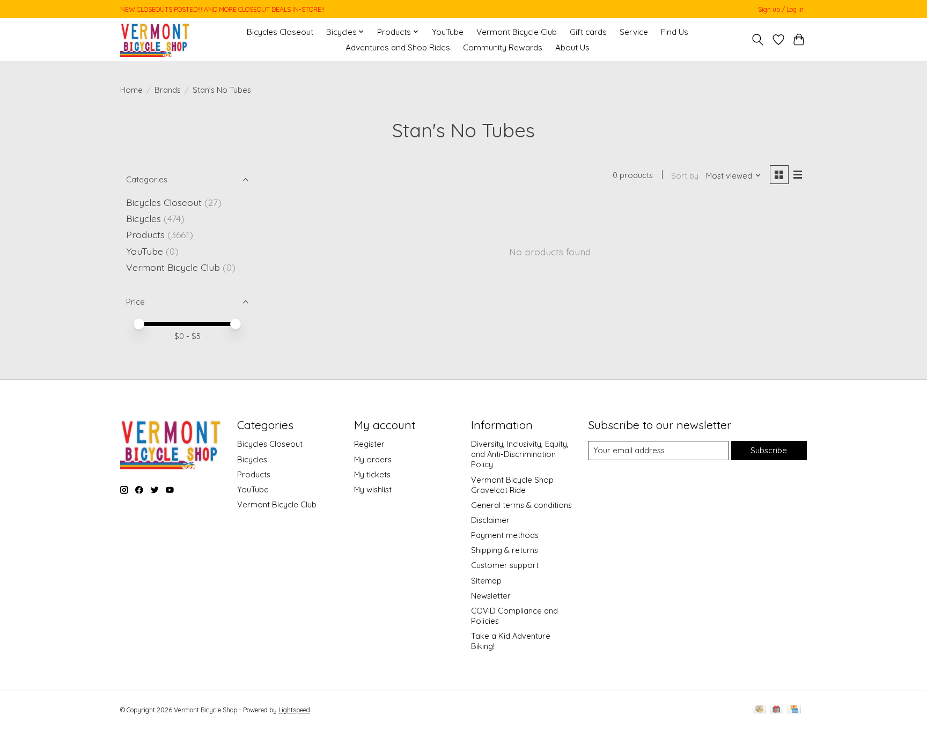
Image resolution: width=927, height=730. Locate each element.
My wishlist (373, 489)
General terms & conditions (521, 505)
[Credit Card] (794, 710)
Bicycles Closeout (280, 32)
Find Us (674, 32)
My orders (373, 459)
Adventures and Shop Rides (397, 47)
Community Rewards (502, 47)
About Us (572, 47)
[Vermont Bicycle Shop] (155, 39)
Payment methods (505, 535)
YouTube (448, 32)
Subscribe (769, 450)
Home (131, 90)
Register (369, 444)
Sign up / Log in (781, 9)
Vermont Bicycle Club (516, 32)
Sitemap (486, 581)
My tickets (372, 474)
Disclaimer (490, 520)
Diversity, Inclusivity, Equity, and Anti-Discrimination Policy (520, 454)
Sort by (684, 176)
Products (145, 234)
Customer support (505, 565)
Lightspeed (294, 710)
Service (634, 32)
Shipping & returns (504, 550)
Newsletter (491, 596)
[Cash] (759, 710)
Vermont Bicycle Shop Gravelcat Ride (512, 485)
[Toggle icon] (758, 39)
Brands (167, 90)
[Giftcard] (776, 710)
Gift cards (588, 32)
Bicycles (143, 218)
